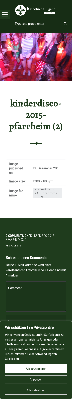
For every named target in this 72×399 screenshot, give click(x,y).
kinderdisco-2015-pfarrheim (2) (36, 115)
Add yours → (13, 245)
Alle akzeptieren (36, 368)
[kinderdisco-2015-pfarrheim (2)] (36, 35)
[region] (36, 360)
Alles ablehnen (36, 390)
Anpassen (36, 379)
